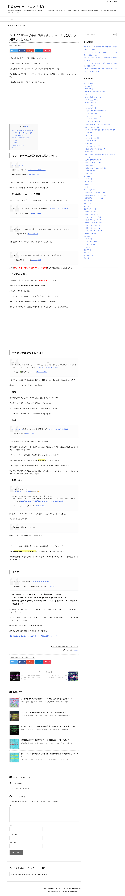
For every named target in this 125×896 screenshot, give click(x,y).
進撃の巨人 (90, 171)
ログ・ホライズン (92, 138)
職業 (15, 140)
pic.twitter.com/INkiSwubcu (37, 170)
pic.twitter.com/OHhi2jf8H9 (55, 501)
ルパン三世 (89, 135)
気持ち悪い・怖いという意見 (22, 133)
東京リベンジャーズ (92, 146)
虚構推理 (89, 165)
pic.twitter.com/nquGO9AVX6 (59, 208)
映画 (87, 236)
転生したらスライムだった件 (95, 168)
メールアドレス (14, 834)
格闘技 (88, 184)
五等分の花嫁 (90, 141)
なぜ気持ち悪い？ (19, 135)
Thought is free (73, 891)
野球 (87, 187)
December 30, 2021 (35, 213)
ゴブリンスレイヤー (92, 121)
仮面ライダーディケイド (94, 225)
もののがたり (90, 108)
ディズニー (90, 244)
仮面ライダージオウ (93, 217)
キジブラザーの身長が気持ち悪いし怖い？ (24, 130)
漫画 (86, 252)
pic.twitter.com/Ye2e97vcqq (40, 581)
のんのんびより (91, 100)
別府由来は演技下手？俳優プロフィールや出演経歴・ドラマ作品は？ (45, 740)
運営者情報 (88, 255)
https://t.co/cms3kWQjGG (28, 501)
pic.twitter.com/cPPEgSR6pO (58, 429)
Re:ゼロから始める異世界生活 (96, 91)
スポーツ (88, 181)
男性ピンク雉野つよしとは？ (20, 137)
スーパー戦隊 (21, 25)
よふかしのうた (91, 113)
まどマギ (89, 105)
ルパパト (88, 206)
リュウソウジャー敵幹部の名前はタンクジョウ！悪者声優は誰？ (43, 712)
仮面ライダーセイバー (93, 220)
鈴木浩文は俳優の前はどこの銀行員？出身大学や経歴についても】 (34, 636)
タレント (88, 201)
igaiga (76, 650)
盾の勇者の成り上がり (93, 160)
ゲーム (87, 176)
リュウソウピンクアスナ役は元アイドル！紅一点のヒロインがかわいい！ (46, 699)
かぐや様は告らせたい (93, 97)
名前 (11, 826)
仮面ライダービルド (92, 228)
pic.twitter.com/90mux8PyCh (48, 367)
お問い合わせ (89, 83)
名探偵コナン (90, 143)
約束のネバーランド (93, 162)
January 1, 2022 (36, 260)
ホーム (11, 25)
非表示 (26, 126)
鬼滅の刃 (89, 173)
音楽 (86, 258)
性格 (15, 142)
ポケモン (89, 179)
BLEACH (89, 89)
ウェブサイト (13, 842)
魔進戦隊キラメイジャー (94, 198)
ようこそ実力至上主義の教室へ (96, 111)
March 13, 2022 (34, 174)
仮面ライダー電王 (91, 233)
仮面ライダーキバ (92, 214)
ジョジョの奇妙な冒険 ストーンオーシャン (100, 124)
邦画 (87, 247)
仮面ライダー (90, 209)
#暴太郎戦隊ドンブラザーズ (22, 491)
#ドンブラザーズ (17, 165)
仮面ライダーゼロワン (93, 222)
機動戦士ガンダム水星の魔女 (95, 149)
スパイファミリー (92, 127)
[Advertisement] (44, 99)
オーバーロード (91, 119)
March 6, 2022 (33, 234)
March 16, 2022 (52, 586)
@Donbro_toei (41, 501)
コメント (12, 805)
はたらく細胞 (90, 102)
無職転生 (89, 151)
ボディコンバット (90, 203)
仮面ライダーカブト (92, 211)
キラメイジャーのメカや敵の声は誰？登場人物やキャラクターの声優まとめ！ (48, 726)
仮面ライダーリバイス (93, 231)
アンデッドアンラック (93, 116)
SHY (87, 94)
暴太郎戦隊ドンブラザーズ (69, 647)
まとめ (13, 147)
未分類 (87, 250)
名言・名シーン (19, 145)
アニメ (88, 86)
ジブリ (88, 239)
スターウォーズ (91, 241)
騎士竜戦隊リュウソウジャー (95, 195)
